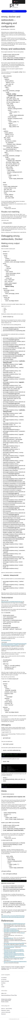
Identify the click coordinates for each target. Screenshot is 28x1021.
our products (4, 977)
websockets (3, 969)
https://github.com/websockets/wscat (11, 930)
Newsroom (3, 1013)
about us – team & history (6, 1008)
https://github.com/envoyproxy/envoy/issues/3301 (14, 943)
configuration (22, 966)
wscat (8, 969)
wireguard (22, 932)
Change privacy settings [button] (6, 999)
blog (2, 984)
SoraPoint (3, 982)
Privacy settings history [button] (6, 1000)
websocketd (20, 968)
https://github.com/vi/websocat (10, 928)
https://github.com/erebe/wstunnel (11, 931)
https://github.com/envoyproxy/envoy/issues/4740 (14, 957)
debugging (3, 968)
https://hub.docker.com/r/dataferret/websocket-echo (12, 601)
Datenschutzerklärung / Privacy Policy (9, 995)
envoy (13, 968)
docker (7, 968)
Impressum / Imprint (5, 1010)
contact (2, 986)
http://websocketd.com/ (6, 640)
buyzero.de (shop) (5, 981)
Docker (12, 966)
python (16, 968)
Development (8, 966)
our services (3, 979)
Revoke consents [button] (4, 1001)
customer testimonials (5, 1012)
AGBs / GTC (3, 993)
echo (10, 968)
